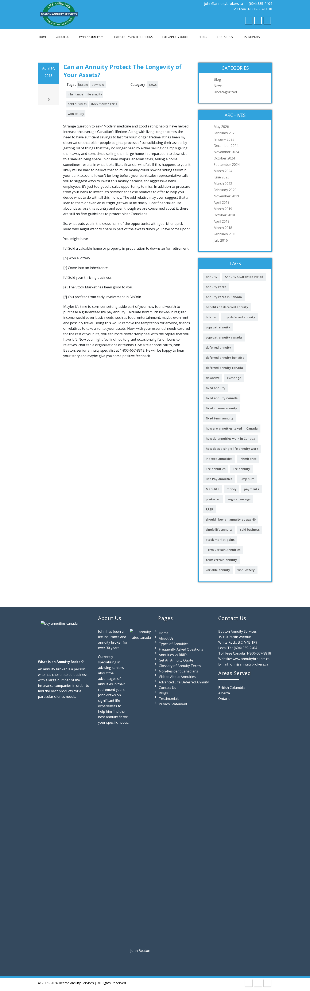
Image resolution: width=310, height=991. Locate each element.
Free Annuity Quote (175, 37)
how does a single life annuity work (232, 449)
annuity (211, 277)
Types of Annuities (91, 37)
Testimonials (251, 37)
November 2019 (226, 196)
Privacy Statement (173, 704)
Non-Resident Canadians (178, 671)
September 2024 (227, 164)
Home (42, 37)
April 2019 (221, 202)
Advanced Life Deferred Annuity (184, 682)
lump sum (247, 479)
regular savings (239, 499)
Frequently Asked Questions (133, 37)
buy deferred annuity (239, 317)
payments (251, 489)
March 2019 (223, 209)
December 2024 (226, 145)
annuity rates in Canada (224, 297)
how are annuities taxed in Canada (232, 428)
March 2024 (223, 171)
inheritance (75, 94)
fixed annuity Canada (222, 398)
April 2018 (221, 221)
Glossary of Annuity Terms (180, 665)
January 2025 (224, 139)
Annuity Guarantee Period (244, 277)
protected (213, 499)
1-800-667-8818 (258, 653)
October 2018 (224, 215)
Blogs (203, 37)
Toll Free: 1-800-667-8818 (251, 9)
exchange (234, 378)
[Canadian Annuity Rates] (59, 13)
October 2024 (224, 158)
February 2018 (225, 234)
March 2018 (223, 228)
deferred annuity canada (224, 368)
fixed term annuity (220, 418)
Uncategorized (225, 92)
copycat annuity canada (224, 337)
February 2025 (225, 133)
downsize (98, 85)
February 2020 (225, 190)
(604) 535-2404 (260, 3)
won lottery (76, 114)
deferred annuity (218, 348)
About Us (62, 37)
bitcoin (83, 85)
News (153, 85)
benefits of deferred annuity (227, 307)
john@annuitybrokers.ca (223, 3)
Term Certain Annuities (223, 550)
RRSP (209, 509)
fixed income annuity (221, 408)
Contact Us (225, 37)
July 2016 (221, 240)
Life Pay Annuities (219, 479)
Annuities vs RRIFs (173, 654)
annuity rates (216, 287)
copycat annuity (218, 327)
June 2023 (221, 177)
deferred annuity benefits (225, 358)
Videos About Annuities (177, 676)
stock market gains (103, 104)
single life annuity (219, 530)
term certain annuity (221, 560)
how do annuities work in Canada (230, 439)
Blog (217, 79)
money (231, 489)
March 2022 (223, 183)
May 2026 (221, 127)
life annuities (215, 469)
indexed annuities (219, 459)
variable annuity (218, 570)
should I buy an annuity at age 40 (231, 519)
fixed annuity (215, 388)
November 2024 (226, 152)
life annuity (94, 94)
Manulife (212, 489)
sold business (77, 104)
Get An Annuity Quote (176, 660)
